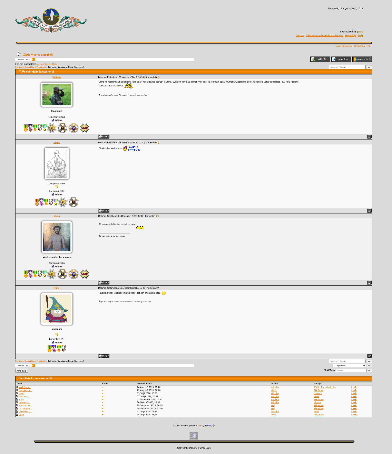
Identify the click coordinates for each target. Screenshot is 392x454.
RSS (360, 31)
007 (201, 425)
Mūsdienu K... (25, 390)
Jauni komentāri (344, 46)
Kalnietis (275, 399)
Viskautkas (30, 67)
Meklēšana (359, 46)
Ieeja (360, 35)
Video (21, 393)
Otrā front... (24, 396)
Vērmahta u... (25, 411)
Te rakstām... (25, 408)
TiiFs (56, 288)
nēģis (273, 414)
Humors (318, 393)
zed (273, 405)
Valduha (48, 64)
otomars (39, 64)
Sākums (300, 35)
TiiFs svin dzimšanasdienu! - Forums (324, 35)
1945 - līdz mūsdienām (325, 387)
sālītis (56, 142)
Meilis (54, 64)
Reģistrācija (350, 35)
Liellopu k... (24, 402)
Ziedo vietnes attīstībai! (38, 54)
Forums (18, 67)
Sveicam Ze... (25, 405)
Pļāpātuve (41, 67)
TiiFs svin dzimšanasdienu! (61, 67)
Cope (21, 415)
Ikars (21, 399)
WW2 (316, 396)
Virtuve (317, 402)
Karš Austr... (25, 387)
